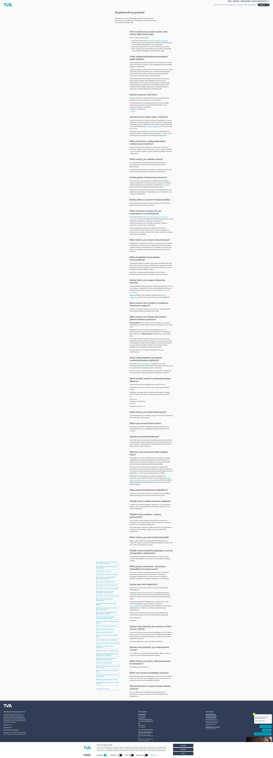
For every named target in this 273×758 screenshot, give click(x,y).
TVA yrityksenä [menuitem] (252, 5)
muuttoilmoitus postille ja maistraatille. (157, 40)
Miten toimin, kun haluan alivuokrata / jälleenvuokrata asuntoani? (106, 613)
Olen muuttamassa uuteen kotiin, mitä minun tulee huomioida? (106, 562)
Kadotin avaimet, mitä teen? (104, 571)
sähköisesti (166, 185)
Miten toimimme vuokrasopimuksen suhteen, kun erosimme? (106, 577)
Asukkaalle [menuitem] (240, 5)
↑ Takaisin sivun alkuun (102, 689)
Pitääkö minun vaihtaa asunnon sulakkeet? (108, 643)
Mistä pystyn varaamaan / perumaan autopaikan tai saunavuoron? (106, 658)
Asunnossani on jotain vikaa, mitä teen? (107, 574)
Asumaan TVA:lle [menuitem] (218, 5)
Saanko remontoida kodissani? (104, 632)
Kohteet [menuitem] (227, 5)
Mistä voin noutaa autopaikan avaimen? (107, 679)
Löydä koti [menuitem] (262, 5)
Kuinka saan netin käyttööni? (104, 663)
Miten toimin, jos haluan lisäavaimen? (106, 626)
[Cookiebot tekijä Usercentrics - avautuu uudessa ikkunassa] (87, 755)
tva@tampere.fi (141, 717)
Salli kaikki (183, 745)
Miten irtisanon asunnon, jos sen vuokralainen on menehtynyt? (105, 591)
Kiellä (183, 753)
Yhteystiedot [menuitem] (236, 1)
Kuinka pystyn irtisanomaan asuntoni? (106, 585)
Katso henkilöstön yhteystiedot (145, 729)
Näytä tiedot (153, 755)
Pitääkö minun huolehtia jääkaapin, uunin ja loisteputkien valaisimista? (107, 654)
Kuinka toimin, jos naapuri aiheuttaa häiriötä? (106, 604)
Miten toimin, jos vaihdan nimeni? (105, 582)
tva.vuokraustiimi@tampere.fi (145, 719)
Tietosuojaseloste (7, 727)
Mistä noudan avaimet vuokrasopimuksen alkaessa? (107, 622)
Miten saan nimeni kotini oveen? (105, 629)
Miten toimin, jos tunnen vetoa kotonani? (107, 596)
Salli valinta (183, 749)
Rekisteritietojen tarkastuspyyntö (11, 730)
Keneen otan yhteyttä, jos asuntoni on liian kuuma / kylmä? (108, 666)
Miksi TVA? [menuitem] (233, 5)
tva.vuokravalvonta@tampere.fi (145, 721)
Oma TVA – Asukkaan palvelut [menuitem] (259, 1)
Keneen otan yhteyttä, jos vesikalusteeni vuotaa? (107, 671)
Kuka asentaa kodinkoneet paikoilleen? (107, 640)
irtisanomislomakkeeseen (144, 363)
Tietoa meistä (6, 724)
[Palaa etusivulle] (7, 5)
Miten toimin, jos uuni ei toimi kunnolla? (107, 650)
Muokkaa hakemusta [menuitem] (246, 1)
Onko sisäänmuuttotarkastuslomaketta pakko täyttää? (107, 567)
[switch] (120, 755)
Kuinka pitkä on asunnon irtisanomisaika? (107, 588)
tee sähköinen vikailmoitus (153, 126)
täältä (142, 429)
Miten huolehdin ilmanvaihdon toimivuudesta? (104, 599)
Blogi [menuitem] (245, 5)
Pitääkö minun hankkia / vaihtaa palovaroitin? (105, 646)
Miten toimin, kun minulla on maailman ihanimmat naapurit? (107, 608)
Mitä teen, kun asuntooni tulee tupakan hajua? (107, 635)
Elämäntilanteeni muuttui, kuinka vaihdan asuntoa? (107, 683)
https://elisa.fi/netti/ (135, 606)
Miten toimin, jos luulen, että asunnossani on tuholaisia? (107, 675)
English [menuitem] (229, 1)
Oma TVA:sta (164, 133)
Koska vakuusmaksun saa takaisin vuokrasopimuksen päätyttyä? (105, 617)
